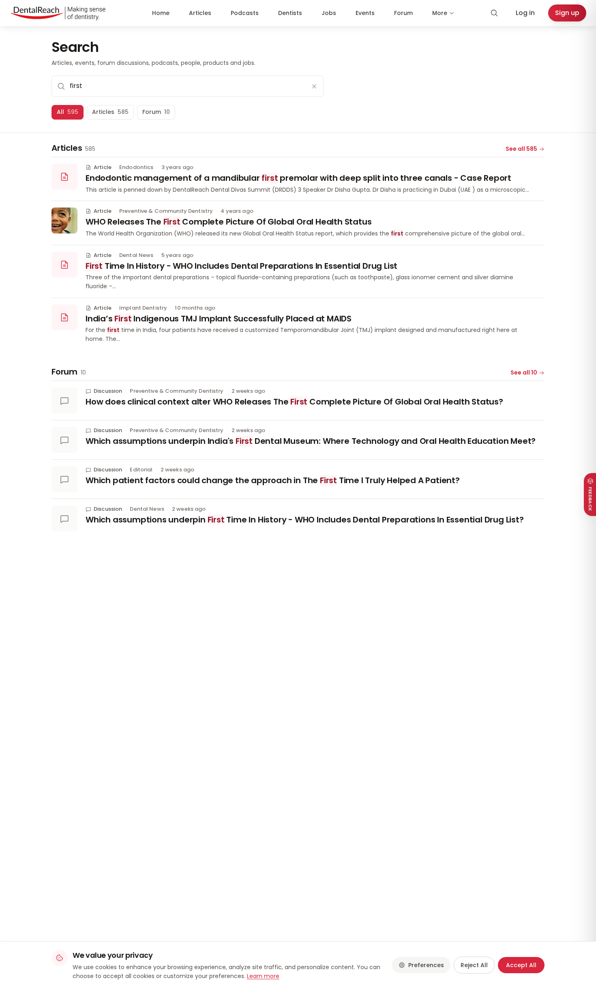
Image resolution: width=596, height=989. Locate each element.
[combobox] (187, 85)
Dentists (290, 13)
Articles (200, 13)
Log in (525, 12)
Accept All (521, 965)
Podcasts (245, 13)
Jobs (329, 13)
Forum (403, 13)
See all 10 (523, 372)
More (439, 13)
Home (160, 13)
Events (365, 13)
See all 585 (521, 149)
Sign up (567, 12)
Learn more (263, 976)
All (67, 112)
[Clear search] (314, 86)
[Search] (494, 13)
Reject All (474, 965)
